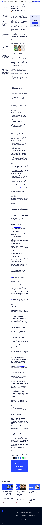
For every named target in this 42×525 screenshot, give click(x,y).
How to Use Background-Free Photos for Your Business (5, 46)
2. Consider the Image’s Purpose (5, 39)
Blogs (18, 1)
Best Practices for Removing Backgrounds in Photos (5, 34)
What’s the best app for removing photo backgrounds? (5, 65)
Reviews (22, 1)
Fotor (11, 299)
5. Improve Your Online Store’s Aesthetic (5, 21)
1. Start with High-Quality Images (5, 37)
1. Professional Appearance (5, 15)
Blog (13, 4)
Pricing (16, 1)
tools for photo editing (17, 227)
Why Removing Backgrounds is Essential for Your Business (5, 13)
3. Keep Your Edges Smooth (4, 41)
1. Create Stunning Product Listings (5, 49)
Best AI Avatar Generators (7, 491)
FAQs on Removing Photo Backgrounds (5, 59)
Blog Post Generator (32, 512)
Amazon (20, 366)
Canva (12, 284)
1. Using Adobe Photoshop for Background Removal (5, 27)
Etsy (17, 366)
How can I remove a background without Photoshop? (4, 62)
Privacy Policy (28, 523)
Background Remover (32, 515)
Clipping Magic (13, 307)
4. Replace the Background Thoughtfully (5, 43)
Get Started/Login (36, 1)
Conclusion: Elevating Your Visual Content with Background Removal (5, 56)
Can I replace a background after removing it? (5, 67)
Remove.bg (13, 270)
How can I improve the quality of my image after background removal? (5, 70)
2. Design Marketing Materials (4, 51)
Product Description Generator (24, 512)
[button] (12, 1)
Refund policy (38, 523)
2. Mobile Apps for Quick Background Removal (5, 29)
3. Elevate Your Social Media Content (5, 53)
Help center (38, 512)
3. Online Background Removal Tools (5, 31)
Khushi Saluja (14, 10)
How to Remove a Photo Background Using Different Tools (5, 24)
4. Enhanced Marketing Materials (5, 19)
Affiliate (25, 1)
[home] (4, 1)
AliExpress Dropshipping (23, 519)
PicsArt (12, 277)
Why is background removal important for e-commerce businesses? (5, 73)
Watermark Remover (23, 515)
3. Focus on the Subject (5, 17)
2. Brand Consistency (5, 16)
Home (8, 1)
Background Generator (31, 517)
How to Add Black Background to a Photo (33, 492)
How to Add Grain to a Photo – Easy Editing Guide (21, 492)
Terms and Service (34, 523)
